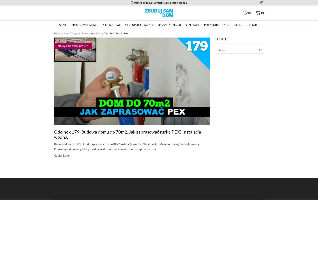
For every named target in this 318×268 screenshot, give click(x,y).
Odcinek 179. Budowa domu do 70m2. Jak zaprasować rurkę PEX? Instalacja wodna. (127, 134)
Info (237, 24)
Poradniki (211, 24)
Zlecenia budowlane (139, 24)
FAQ (225, 24)
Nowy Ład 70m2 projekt (73, 45)
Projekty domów (83, 24)
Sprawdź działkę (170, 24)
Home (57, 33)
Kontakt (252, 24)
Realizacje (192, 24)
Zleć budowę (111, 24)
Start (63, 24)
